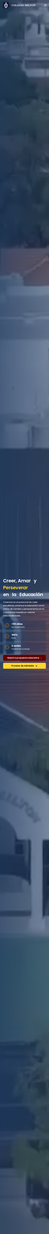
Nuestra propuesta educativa (23, 657)
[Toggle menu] (45, 5)
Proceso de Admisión (22, 665)
